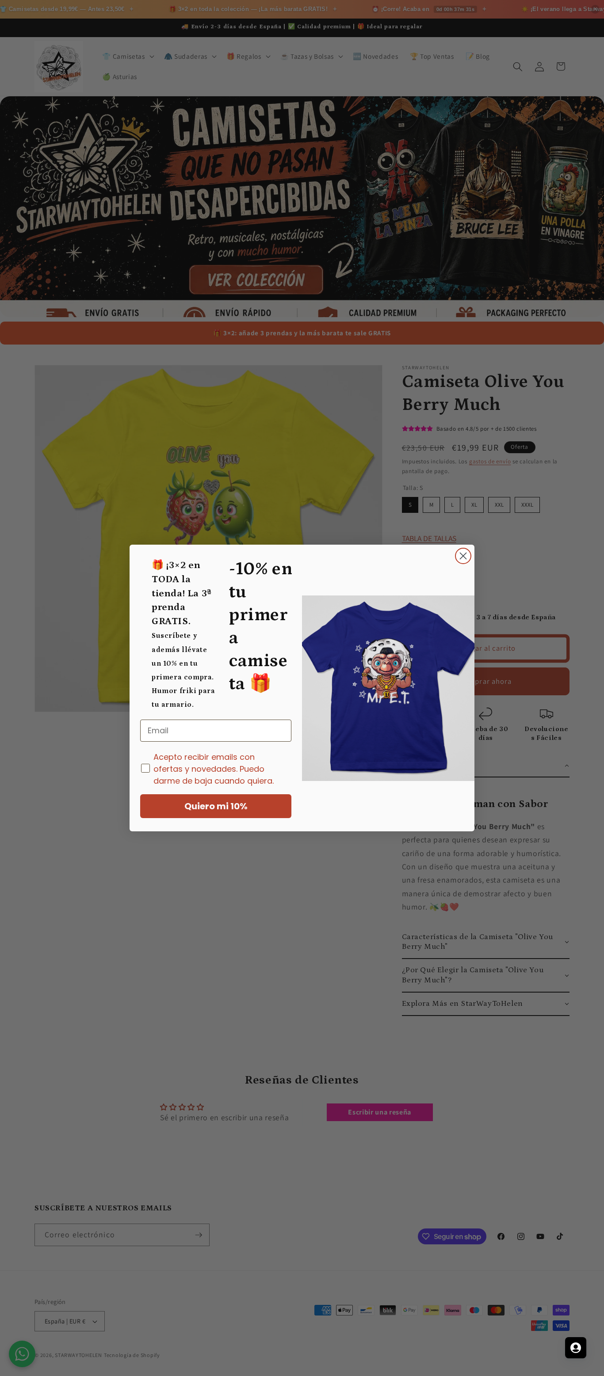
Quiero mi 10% (216, 806)
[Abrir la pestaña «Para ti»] (575, 1347)
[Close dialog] (463, 556)
